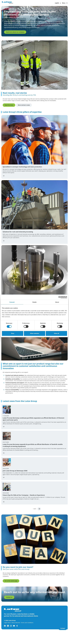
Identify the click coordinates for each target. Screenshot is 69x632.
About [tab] (57, 302)
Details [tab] (34, 302)
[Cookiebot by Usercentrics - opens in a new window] (59, 297)
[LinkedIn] (8, 626)
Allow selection (34, 333)
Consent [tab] (11, 302)
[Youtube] (14, 626)
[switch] (26, 326)
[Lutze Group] (7, 3)
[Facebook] (5, 626)
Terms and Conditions (27, 622)
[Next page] (39, 508)
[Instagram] (11, 626)
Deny (12, 333)
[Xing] (17, 626)
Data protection (15, 622)
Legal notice (7, 622)
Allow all (56, 333)
